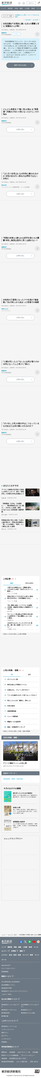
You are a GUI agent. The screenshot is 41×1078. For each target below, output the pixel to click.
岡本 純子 (4, 185)
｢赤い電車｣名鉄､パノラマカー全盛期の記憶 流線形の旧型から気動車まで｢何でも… (20, 607)
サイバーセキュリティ (8, 968)
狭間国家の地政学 (19, 822)
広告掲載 (35, 1052)
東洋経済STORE (6, 988)
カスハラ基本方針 (21, 1061)
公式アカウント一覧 (24, 1052)
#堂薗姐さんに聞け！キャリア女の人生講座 (27, 16)
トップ (3, 8)
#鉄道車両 (6, 779)
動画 (33, 8)
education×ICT (6, 965)
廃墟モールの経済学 (14, 722)
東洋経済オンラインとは (9, 1026)
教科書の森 (4, 1016)
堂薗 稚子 (4, 33)
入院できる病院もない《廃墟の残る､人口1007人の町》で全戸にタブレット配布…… (20, 589)
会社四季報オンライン (8, 985)
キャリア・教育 (7, 16)
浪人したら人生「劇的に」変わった (19, 700)
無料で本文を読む (20, 65)
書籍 (21, 951)
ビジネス (4, 955)
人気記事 (7, 579)
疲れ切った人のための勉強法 (22, 793)
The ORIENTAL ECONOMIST (10, 982)
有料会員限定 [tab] (29, 583)
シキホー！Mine (6, 994)
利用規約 (4, 1042)
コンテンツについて (7, 1029)
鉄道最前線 (4, 971)
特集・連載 (19, 8)
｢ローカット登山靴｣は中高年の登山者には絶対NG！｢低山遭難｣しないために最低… (20, 616)
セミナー (4, 951)
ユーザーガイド (6, 1039)
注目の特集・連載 (10, 737)
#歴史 (13, 779)
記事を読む (20, 129)
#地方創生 (20, 779)
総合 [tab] (11, 583)
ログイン (31, 3)
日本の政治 (11, 706)
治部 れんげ (4, 309)
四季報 (13, 951)
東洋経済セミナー (26, 1010)
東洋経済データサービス (9, 1010)
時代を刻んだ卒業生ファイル (17, 684)
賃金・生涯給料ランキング (16, 727)
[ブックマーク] (37, 34)
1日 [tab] (12, 674)
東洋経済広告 (5, 1013)
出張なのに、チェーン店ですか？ (18, 690)
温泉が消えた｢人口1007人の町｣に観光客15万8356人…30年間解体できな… (20, 597)
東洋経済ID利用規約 (7, 1061)
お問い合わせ (34, 1061)
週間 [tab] (29, 674)
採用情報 (12, 1052)
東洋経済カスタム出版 (28, 1013)
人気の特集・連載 (10, 670)
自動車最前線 (11, 711)
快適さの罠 (16, 807)
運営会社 (4, 1052)
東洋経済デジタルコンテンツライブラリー (14, 991)
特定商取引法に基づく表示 (17, 1058)
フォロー (16, 34)
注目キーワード (9, 773)
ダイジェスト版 (12, 679)
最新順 (10, 8)
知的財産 (4, 1058)
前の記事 (28, 20)
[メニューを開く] (38, 3)
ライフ (37, 955)
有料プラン (4, 1032)
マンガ (36, 947)
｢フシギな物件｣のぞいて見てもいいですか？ (22, 695)
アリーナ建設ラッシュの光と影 (15, 763)
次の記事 (35, 20)
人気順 (27, 8)
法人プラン (4, 1035)
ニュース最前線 (12, 716)
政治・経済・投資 (15, 955)
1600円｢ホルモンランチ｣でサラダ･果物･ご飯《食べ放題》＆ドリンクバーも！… (19, 625)
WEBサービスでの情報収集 (9, 1055)
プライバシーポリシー (28, 1055)
